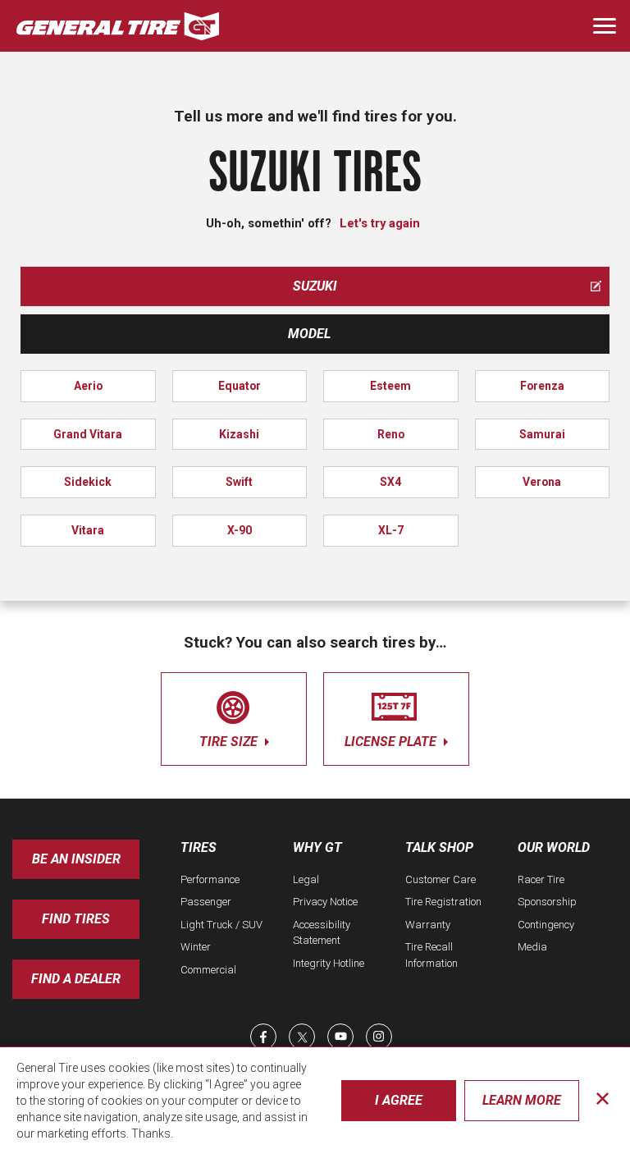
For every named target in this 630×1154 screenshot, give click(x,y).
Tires (198, 847)
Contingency (546, 924)
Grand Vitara (87, 434)
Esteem (390, 385)
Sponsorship (547, 901)
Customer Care (440, 879)
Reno (390, 434)
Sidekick (88, 481)
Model (309, 333)
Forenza (542, 385)
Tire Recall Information (431, 955)
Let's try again (380, 223)
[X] (302, 1036)
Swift (239, 481)
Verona (542, 481)
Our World (554, 847)
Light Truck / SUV (221, 924)
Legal (306, 879)
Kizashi (239, 434)
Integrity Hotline (328, 963)
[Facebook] (263, 1036)
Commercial (208, 970)
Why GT (317, 847)
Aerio (88, 385)
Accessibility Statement (321, 932)
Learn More (521, 1100)
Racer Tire (541, 879)
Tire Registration (443, 901)
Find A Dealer (76, 979)
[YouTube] (340, 1036)
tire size (230, 741)
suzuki (315, 286)
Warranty (427, 924)
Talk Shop (439, 847)
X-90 (239, 530)
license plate (392, 741)
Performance (210, 879)
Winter (195, 947)
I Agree (398, 1100)
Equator (239, 385)
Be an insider (76, 859)
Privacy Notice (325, 901)
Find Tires (76, 919)
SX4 (390, 481)
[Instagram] (379, 1036)
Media (532, 947)
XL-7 (391, 530)
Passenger (205, 901)
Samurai (542, 434)
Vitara (87, 530)
